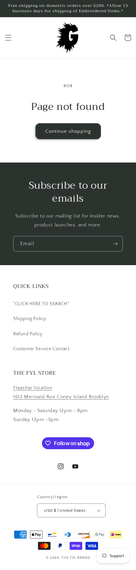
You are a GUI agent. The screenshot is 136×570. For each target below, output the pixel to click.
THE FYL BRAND (75, 558)
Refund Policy (28, 334)
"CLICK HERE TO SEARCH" (41, 304)
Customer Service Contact (41, 349)
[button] (8, 37)
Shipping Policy (29, 318)
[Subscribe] (115, 244)
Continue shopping (68, 131)
